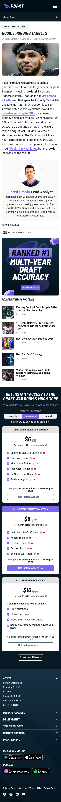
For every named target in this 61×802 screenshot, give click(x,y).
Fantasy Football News (15, 26)
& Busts (17, 696)
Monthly (13, 416)
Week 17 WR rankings (23, 148)
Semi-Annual (30, 416)
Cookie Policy (50, 788)
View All (55, 299)
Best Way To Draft (11, 687)
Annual (48, 416)
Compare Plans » (30, 657)
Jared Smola (11, 39)
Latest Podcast (10, 705)
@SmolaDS (25, 39)
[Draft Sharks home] (14, 6)
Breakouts (8, 696)
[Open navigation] (55, 6)
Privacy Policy (10, 788)
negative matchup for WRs (18, 113)
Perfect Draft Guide (12, 683)
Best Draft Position (12, 700)
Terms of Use (35, 788)
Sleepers (7, 691)
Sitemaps (23, 788)
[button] (44, 453)
